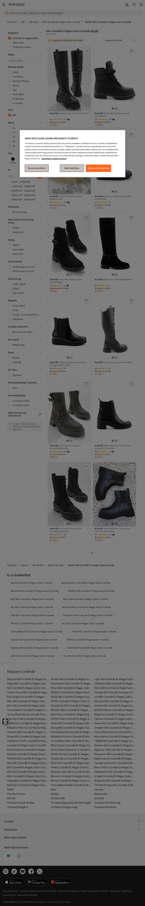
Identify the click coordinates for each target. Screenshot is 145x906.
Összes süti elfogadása (98, 168)
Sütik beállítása (71, 168)
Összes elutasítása (36, 168)
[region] (72, 153)
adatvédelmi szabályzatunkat (53, 158)
